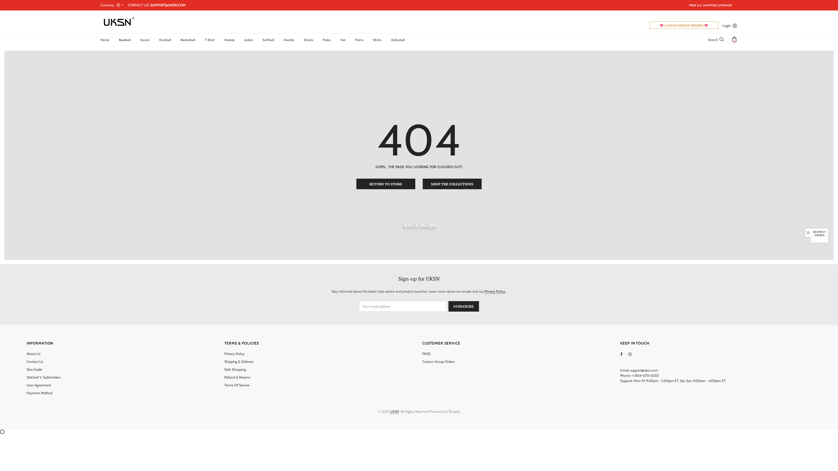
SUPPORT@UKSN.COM (167, 5)
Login (727, 26)
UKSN (394, 412)
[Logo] (118, 22)
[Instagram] (632, 354)
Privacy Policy (494, 291)
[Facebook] (624, 354)
